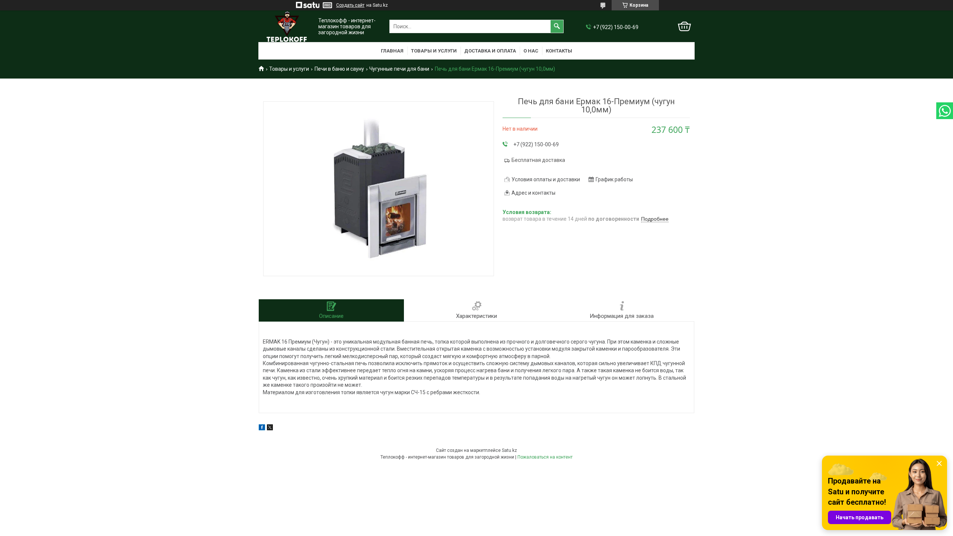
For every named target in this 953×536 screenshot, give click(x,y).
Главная (392, 51)
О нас (530, 51)
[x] (270, 428)
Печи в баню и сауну (339, 69)
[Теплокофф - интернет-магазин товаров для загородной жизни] (287, 26)
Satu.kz (509, 450)
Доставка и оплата (490, 51)
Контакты (559, 51)
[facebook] (262, 428)
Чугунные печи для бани (399, 69)
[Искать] (557, 26)
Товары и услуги (434, 51)
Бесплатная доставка (538, 160)
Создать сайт (350, 5)
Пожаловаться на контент (545, 457)
